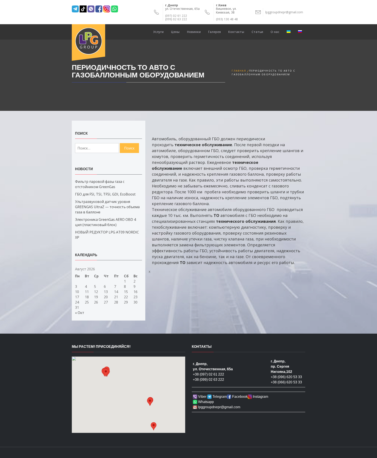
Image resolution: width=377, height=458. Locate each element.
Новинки (194, 32)
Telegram (219, 396)
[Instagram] (106, 8)
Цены (175, 32)
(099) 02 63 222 (176, 19)
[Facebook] (98, 8)
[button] (106, 373)
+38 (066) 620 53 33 (286, 382)
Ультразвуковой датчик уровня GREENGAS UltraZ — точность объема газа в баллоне (107, 206)
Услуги (158, 32)
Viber (201, 396)
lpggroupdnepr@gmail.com (218, 407)
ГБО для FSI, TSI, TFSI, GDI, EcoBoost (105, 194)
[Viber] (90, 8)
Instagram (260, 396)
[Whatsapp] (119, 8)
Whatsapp (205, 402)
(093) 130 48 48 (227, 19)
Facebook (239, 396)
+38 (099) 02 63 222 (208, 379)
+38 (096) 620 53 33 (286, 377)
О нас (275, 32)
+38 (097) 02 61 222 (208, 374)
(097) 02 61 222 (176, 16)
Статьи (257, 32)
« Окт (79, 312)
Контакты (236, 32)
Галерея (214, 32)
